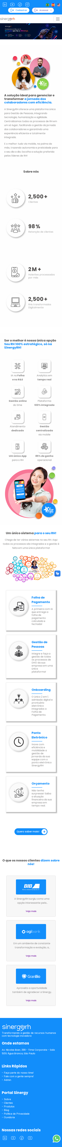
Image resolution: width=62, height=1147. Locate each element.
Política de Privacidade (16, 1113)
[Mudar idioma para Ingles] (58, 4)
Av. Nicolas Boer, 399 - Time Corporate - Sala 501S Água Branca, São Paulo (28, 1051)
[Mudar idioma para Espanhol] (53, 4)
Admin (7, 1079)
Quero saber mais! (28, 831)
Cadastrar (21, 10)
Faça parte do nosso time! (18, 1072)
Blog (6, 1110)
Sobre (7, 1099)
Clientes (8, 1102)
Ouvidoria (9, 1117)
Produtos (8, 1106)
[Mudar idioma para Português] (47, 4)
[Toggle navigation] (58, 19)
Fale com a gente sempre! (18, 1076)
